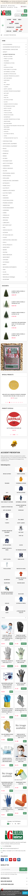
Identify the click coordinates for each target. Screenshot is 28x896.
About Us (4, 7)
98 (15, 823)
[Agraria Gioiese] (6, 12)
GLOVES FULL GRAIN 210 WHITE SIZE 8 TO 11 (7, 661)
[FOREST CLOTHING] (21, 469)
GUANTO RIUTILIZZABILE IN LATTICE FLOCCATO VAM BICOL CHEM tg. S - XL (7, 711)
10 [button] (22, 402)
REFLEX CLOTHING (7, 473)
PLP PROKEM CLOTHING (21, 549)
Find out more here (10, 894)
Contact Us (10, 7)
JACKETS (7, 535)
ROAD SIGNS (21, 593)
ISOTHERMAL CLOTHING (21, 502)
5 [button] (13, 402)
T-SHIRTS (7, 522)
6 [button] (14, 402)
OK (24, 869)
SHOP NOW (22, 2)
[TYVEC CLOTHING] (7, 564)
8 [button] (18, 402)
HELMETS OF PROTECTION (7, 506)
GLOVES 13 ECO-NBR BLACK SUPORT (21, 684)
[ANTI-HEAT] (21, 528)
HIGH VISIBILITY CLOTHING (7, 502)
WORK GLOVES (21, 559)
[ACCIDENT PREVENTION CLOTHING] (21, 573)
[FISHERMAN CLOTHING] (21, 479)
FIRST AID (21, 535)
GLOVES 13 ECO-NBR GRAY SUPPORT (21, 661)
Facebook (2, 859)
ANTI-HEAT (21, 532)
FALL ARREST (21, 519)
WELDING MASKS (21, 582)
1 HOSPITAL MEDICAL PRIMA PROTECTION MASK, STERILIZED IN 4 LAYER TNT (7, 638)
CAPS (7, 492)
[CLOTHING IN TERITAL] (21, 599)
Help (15, 7)
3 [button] (9, 402)
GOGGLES (7, 603)
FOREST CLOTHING (21, 473)
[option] (14, 388)
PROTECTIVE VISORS (21, 568)
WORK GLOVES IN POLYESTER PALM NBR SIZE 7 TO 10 (21, 736)
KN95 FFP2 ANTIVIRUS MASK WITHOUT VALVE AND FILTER (21, 760)
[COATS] (7, 608)
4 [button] (11, 402)
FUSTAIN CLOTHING (21, 492)
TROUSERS (7, 483)
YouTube (10, 859)
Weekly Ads (4, 5)
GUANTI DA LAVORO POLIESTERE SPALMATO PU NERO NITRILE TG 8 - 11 (20, 638)
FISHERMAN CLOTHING (21, 483)
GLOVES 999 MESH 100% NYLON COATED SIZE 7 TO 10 (21, 710)
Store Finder (11, 5)
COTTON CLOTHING (7, 545)
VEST (7, 519)
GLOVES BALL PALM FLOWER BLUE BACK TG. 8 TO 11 (7, 809)
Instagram (18, 859)
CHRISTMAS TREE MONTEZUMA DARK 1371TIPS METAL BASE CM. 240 (19, 324)
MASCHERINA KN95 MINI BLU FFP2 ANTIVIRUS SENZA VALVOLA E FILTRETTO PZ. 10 (7, 686)
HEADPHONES (7, 582)
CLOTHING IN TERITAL (21, 603)
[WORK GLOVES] (21, 555)
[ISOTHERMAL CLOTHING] (21, 497)
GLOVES (21, 545)
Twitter (6, 859)
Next (19, 823)
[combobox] (21, 11)
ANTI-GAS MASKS (7, 510)
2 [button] (7, 402)
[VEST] (7, 515)
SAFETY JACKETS (21, 522)
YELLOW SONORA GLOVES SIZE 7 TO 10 (7, 735)
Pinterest (14, 859)
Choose (3, 617)
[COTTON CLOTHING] (7, 540)
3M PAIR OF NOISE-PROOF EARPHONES (21, 808)
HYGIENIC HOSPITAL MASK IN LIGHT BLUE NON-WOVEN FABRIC (7, 760)
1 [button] (5, 402)
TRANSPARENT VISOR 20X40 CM (21, 783)
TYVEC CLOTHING (7, 568)
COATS (7, 612)
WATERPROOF (7, 579)
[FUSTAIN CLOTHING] (21, 488)
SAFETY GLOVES (7, 559)
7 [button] (16, 402)
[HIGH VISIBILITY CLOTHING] (7, 497)
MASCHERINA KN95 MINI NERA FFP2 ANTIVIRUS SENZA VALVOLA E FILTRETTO (7, 785)
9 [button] (20, 402)
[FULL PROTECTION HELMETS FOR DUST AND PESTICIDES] (7, 588)
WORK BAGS (21, 510)
